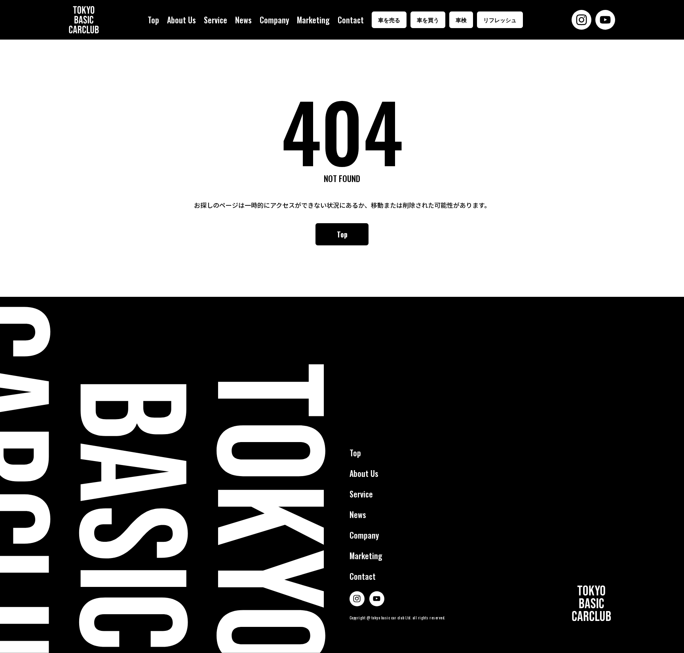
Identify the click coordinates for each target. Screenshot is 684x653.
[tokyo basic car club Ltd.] (84, 20)
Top (153, 20)
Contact (351, 20)
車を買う (428, 19)
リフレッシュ (500, 19)
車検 (461, 19)
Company (274, 20)
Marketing (313, 20)
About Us (181, 20)
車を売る (389, 19)
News (243, 20)
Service (215, 20)
